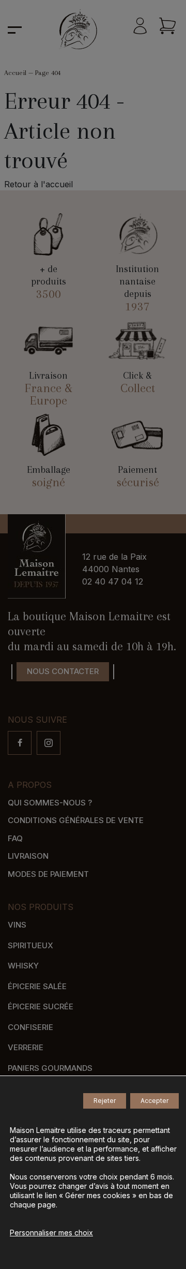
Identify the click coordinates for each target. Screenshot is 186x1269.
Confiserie (30, 1027)
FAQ (15, 838)
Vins (17, 925)
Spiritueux (30, 945)
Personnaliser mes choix (51, 1232)
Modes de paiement (48, 874)
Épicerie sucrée (40, 1006)
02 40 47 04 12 (112, 581)
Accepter (154, 1100)
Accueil (15, 73)
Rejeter (105, 1100)
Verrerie (25, 1047)
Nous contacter (63, 671)
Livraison (28, 856)
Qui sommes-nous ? (50, 803)
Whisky (23, 966)
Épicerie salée (37, 986)
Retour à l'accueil (38, 184)
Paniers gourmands (50, 1068)
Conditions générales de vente (76, 820)
